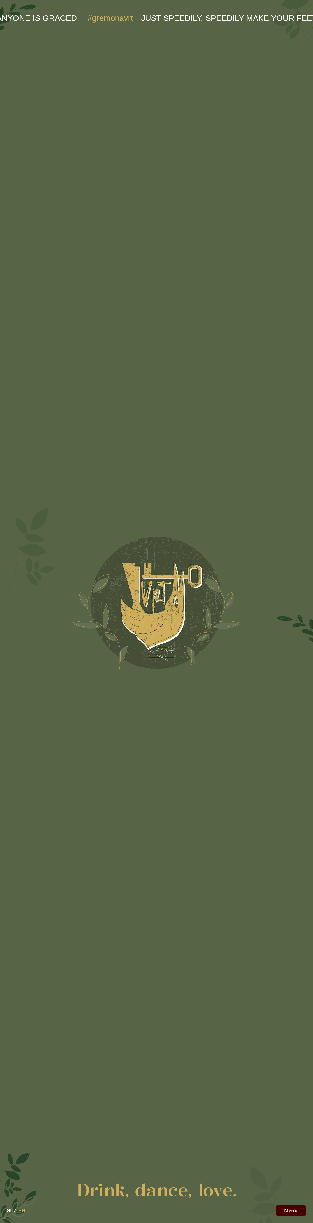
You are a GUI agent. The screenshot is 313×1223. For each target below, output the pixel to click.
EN (21, 1210)
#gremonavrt (61, 18)
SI (9, 1210)
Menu (291, 1210)
